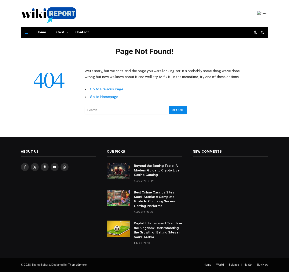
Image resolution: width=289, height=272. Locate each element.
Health (248, 264)
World (220, 264)
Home (41, 32)
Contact (82, 32)
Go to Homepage (104, 97)
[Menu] (27, 32)
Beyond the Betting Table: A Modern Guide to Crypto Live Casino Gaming (157, 170)
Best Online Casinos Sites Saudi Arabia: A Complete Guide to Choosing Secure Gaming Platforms (154, 199)
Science (234, 264)
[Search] (262, 32)
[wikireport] (49, 13)
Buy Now (262, 264)
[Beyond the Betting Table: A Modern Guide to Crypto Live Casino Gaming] (118, 171)
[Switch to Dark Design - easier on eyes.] (255, 32)
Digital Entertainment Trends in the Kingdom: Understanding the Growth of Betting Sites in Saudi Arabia (158, 230)
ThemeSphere (77, 264)
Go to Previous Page (106, 89)
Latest (59, 32)
